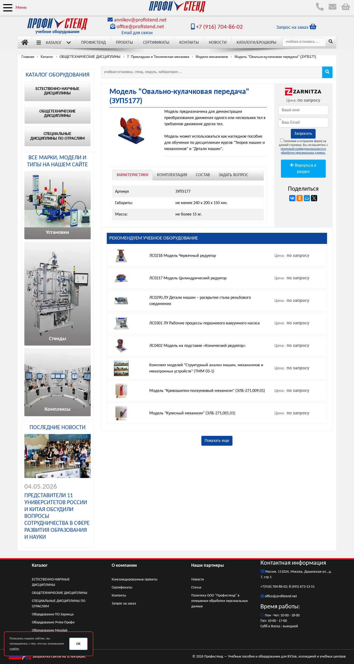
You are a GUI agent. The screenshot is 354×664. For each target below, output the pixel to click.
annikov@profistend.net (140, 20)
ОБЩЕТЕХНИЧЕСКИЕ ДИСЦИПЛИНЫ (59, 593)
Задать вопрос (233, 175)
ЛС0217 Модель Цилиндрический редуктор (187, 278)
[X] (314, 198)
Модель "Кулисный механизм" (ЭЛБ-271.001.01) (192, 413)
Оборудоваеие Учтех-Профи (53, 622)
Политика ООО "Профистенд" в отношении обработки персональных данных (219, 601)
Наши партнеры (207, 565)
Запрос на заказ (124, 604)
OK (78, 644)
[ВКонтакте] (292, 198)
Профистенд (93, 43)
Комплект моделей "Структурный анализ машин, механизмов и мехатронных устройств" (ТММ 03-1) (206, 368)
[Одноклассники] (299, 198)
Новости (217, 43)
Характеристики (132, 175)
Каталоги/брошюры (256, 43)
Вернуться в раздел (305, 168)
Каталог (54, 43)
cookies (14, 649)
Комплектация (172, 175)
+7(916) (266, 587)
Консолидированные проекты (134, 579)
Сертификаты (156, 43)
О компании (124, 565)
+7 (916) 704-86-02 (219, 27)
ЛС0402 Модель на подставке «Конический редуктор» (197, 346)
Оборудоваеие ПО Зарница (53, 614)
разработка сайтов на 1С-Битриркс (59, 657)
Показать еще (217, 441)
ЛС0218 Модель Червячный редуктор (182, 256)
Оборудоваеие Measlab (49, 630)
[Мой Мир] (307, 198)
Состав (203, 175)
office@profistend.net (140, 26)
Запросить (303, 134)
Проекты (124, 43)
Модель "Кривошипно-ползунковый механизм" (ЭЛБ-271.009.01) (207, 391)
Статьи (196, 588)
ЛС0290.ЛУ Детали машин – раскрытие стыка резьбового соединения (200, 301)
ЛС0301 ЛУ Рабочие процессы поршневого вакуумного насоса (204, 323)
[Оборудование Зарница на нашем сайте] (303, 91)
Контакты (189, 43)
